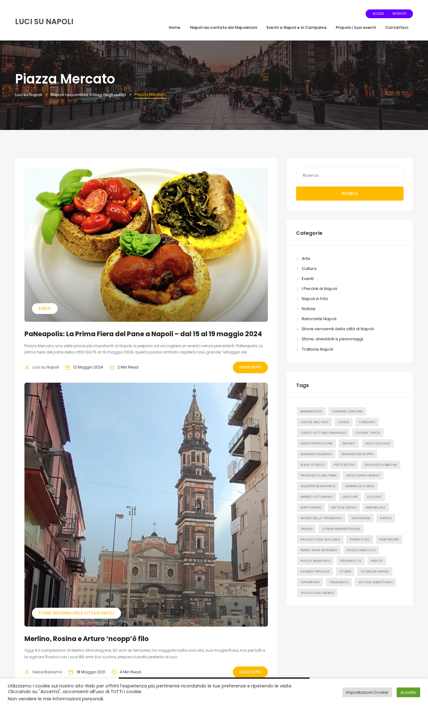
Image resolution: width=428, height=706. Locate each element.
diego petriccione (316, 443)
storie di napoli (375, 571)
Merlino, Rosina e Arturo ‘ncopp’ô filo (86, 638)
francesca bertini (380, 465)
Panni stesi (360, 539)
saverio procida (315, 571)
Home (175, 27)
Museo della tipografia (321, 518)
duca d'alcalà (377, 443)
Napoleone (361, 518)
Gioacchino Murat (363, 475)
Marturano (310, 507)
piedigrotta (350, 561)
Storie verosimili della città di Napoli (76, 613)
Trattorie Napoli (317, 349)
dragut (349, 443)
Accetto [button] (408, 692)
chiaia (343, 422)
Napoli (386, 518)
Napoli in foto (315, 299)
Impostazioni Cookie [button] (367, 692)
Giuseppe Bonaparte (317, 486)
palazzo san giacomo (320, 539)
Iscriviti (399, 14)
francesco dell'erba (318, 475)
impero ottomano (316, 497)
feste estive (344, 465)
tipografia (310, 582)
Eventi (45, 308)
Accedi (378, 14)
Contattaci (396, 27)
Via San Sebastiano (375, 582)
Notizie (309, 309)
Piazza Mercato (361, 550)
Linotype (350, 497)
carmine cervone (347, 411)
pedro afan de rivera (318, 550)
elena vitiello (312, 465)
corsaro (367, 422)
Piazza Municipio (315, 561)
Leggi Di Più (250, 367)
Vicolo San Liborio (317, 593)
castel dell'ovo (314, 422)
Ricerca (350, 193)
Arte (306, 258)
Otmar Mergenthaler (341, 529)
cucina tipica (368, 433)
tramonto (338, 582)
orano (306, 529)
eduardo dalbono (316, 454)
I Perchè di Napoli (319, 289)
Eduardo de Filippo (357, 454)
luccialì (374, 497)
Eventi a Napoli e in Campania (296, 27)
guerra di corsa (359, 486)
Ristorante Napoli (319, 319)
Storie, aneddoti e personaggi (332, 339)
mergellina (375, 507)
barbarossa (311, 411)
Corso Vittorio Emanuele (323, 433)
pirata (377, 561)
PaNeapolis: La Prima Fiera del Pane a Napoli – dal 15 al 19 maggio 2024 (143, 333)
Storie (345, 571)
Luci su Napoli (46, 367)
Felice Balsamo (47, 672)
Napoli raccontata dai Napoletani (223, 27)
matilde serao (343, 507)
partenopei (389, 539)
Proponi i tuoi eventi (356, 27)
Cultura (309, 269)
